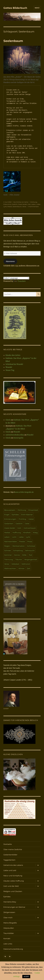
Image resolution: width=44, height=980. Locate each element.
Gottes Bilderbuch (15, 7)
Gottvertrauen (30, 528)
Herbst (7, 533)
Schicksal (31, 546)
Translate (22, 281)
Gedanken (8, 524)
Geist (27, 524)
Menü (37, 8)
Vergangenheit (30, 560)
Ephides (15, 515)
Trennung (8, 560)
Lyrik (5, 206)
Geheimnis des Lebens (13, 865)
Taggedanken (9, 860)
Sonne (17, 555)
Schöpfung (18, 551)
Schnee (7, 551)
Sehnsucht (30, 551)
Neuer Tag (10, 370)
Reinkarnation (18, 546)
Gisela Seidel (22, 204)
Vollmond (25, 564)
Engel (6, 515)
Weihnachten (10, 568)
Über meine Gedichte (12, 849)
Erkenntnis (7, 204)
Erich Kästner (27, 515)
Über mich (7, 918)
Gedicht (14, 204)
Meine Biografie (10, 923)
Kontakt (6, 939)
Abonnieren (10, 261)
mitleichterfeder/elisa (15, 435)
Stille (24, 555)
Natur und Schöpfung (12, 876)
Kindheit (27, 533)
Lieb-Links (7, 944)
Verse (24, 206)
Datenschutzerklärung (13, 949)
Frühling (22, 519)
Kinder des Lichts (13, 355)
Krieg (35, 533)
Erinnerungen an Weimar (14, 907)
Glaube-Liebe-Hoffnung (13, 881)
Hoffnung (17, 533)
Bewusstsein (9, 510)
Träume (18, 560)
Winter (21, 568)
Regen (7, 546)
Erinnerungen (10, 519)
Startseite (7, 844)
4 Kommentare (33, 206)
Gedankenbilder (10, 855)
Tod (30, 555)
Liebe (38, 204)
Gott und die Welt (11, 886)
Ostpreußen (8, 928)
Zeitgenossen (9, 912)
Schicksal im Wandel (14, 364)
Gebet (31, 519)
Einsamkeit (33, 510)
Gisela (8, 420)
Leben (33, 204)
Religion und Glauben (12, 891)
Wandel (9, 367)
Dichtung (33, 202)
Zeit (28, 568)
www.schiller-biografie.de (24, 492)
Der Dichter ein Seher (20, 202)
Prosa (29, 542)
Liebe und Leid (9, 870)
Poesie (9, 206)
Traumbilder (8, 933)
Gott (29, 204)
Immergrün (18, 438)
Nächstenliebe (10, 542)
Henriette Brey (9, 902)
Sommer (8, 555)
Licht (14, 537)
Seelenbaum (13, 41)
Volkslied (15, 564)
